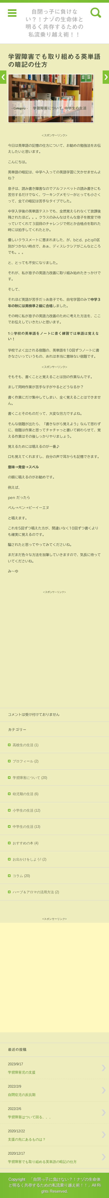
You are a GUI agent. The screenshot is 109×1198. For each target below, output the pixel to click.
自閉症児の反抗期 (21, 1095)
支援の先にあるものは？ (27, 1139)
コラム (21, 876)
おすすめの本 (25, 843)
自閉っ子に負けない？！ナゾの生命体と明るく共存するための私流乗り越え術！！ (54, 23)
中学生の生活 (75, 108)
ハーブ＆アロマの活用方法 (36, 892)
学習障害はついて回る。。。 (30, 1117)
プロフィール (25, 761)
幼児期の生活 (25, 794)
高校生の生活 (25, 745)
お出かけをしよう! (29, 859)
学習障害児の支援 (21, 1072)
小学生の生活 (26, 810)
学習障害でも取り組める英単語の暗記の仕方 (42, 1162)
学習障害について (47, 108)
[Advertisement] (54, 649)
